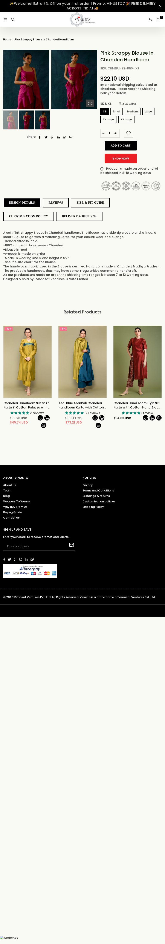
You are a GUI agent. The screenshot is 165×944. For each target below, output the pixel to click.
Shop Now (120, 159)
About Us (9, 485)
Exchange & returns (96, 496)
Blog (6, 496)
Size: (119, 104)
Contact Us (11, 518)
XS (104, 111)
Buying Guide (12, 512)
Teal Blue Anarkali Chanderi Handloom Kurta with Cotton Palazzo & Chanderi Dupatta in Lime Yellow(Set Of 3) (82, 405)
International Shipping (118, 85)
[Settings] (150, 19)
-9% (63, 328)
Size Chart (130, 104)
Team (7, 490)
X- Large (108, 119)
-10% (9, 328)
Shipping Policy (93, 507)
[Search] (13, 19)
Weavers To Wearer (17, 501)
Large (148, 111)
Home (7, 39)
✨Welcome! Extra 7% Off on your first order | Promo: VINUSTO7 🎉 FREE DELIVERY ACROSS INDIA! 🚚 (82, 6)
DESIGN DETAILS (22, 202)
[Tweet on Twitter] (46, 137)
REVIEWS (56, 202)
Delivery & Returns (79, 216)
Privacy (87, 485)
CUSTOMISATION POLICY (28, 216)
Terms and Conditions (98, 490)
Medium (132, 111)
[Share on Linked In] (58, 137)
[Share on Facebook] (39, 137)
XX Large (126, 119)
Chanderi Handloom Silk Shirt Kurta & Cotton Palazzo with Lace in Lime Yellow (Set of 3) (26, 405)
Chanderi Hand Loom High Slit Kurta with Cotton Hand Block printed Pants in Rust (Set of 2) (137, 405)
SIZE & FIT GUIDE (90, 202)
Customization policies (98, 501)
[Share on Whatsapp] (64, 137)
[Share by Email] (71, 137)
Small (116, 111)
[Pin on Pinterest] (52, 137)
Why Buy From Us (15, 507)
